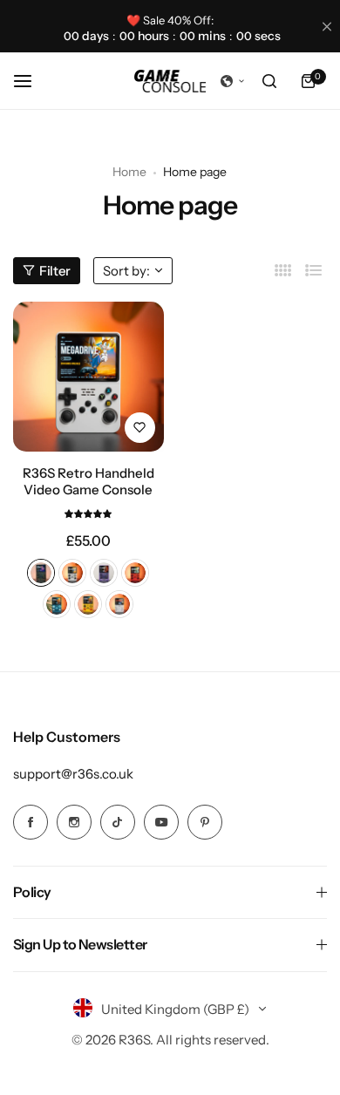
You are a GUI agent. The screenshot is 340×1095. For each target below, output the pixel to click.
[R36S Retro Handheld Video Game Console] (88, 377)
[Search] (269, 81)
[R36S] (170, 81)
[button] (232, 81)
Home (129, 172)
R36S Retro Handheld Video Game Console (88, 481)
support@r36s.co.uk (73, 773)
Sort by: (126, 270)
